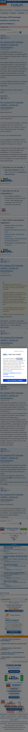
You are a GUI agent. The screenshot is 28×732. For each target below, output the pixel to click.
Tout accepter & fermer (14, 380)
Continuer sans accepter (18, 351)
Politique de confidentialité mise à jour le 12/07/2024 (12, 373)
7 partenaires (19, 358)
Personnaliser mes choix (8, 376)
